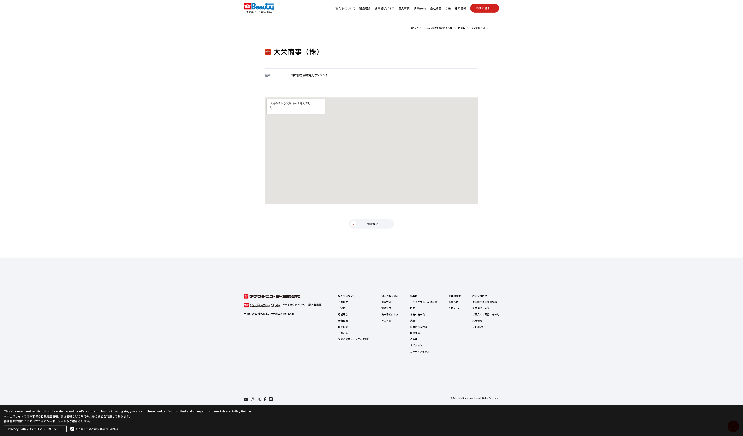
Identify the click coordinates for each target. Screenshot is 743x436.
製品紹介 (365, 8)
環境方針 (386, 302)
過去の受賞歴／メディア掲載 (354, 339)
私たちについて (345, 8)
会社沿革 (343, 332)
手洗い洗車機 (417, 314)
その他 (414, 339)
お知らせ (453, 302)
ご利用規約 (478, 326)
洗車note (420, 8)
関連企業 (343, 326)
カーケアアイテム (420, 351)
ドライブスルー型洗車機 (423, 302)
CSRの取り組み (390, 295)
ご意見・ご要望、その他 (485, 314)
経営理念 (343, 314)
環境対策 (386, 308)
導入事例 (404, 8)
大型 (412, 320)
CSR (448, 8)
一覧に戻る (371, 224)
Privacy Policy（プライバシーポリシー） (35, 429)
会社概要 (436, 8)
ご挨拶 (342, 308)
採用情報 (460, 8)
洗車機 (414, 295)
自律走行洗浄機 (418, 326)
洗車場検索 (455, 295)
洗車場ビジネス (385, 8)
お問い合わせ (484, 8)
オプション (416, 345)
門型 (412, 308)
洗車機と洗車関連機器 (484, 302)
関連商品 (415, 332)
